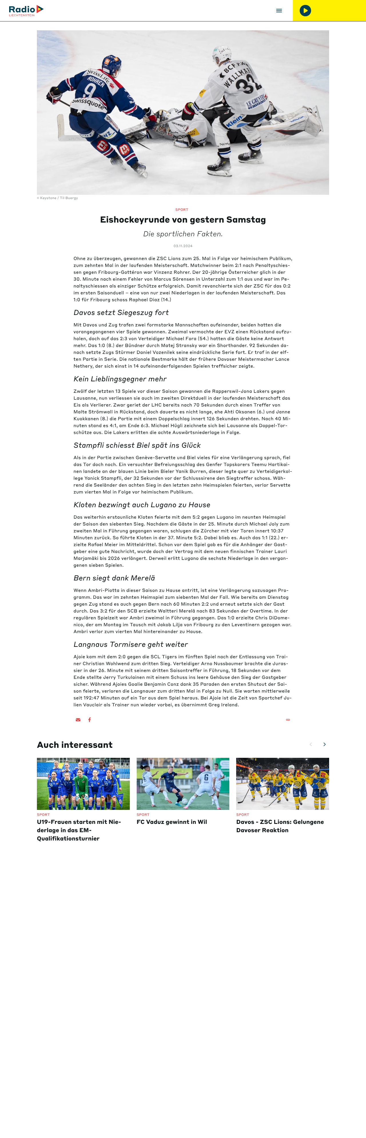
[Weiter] (324, 744)
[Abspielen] (305, 10)
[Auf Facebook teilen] (89, 719)
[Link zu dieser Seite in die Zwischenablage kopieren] (288, 719)
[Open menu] (279, 10)
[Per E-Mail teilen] (78, 719)
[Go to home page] (26, 10)
